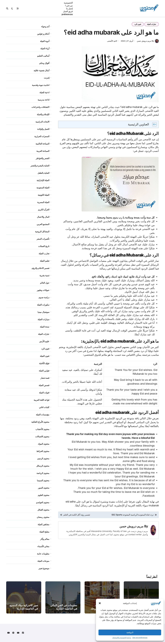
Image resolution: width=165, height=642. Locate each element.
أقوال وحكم (44, 63)
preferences (67, 14)
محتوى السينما (43, 480)
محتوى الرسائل (42, 465)
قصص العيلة (44, 385)
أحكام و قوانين (43, 33)
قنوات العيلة (44, 392)
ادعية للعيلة (44, 92)
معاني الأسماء (43, 546)
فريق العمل (68, 11)
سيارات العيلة (43, 319)
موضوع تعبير (44, 568)
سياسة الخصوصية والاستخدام (121, 638)
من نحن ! (69, 5)
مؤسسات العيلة (42, 414)
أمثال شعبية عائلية (41, 70)
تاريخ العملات (43, 246)
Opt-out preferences (139, 638)
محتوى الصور (43, 487)
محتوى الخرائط (42, 451)
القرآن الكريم (43, 209)
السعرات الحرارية (41, 136)
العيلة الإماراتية (43, 180)
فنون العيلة (44, 356)
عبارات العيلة (151, 24)
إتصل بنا (69, 8)
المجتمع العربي (43, 224)
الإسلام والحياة (43, 114)
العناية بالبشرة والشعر (40, 165)
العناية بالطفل (43, 173)
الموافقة (129, 632)
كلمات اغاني (44, 407)
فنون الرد (137, 24)
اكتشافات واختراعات (40, 107)
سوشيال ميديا (43, 312)
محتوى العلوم (43, 495)
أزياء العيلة (44, 48)
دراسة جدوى (44, 297)
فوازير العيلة (44, 370)
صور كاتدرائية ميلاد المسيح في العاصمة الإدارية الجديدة (24, 608)
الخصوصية (68, 2)
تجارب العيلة (44, 253)
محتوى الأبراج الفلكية (40, 422)
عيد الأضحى (111, 41)
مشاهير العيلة (43, 524)
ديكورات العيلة (43, 304)
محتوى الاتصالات (42, 436)
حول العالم (44, 282)
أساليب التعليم (43, 55)
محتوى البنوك (43, 444)
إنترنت (46, 77)
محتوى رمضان (43, 517)
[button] (99, 603)
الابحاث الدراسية (42, 121)
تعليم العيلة (44, 260)
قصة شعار (44, 378)
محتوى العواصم (42, 502)
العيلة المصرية (43, 202)
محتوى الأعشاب (42, 429)
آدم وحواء (45, 26)
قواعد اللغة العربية (41, 400)
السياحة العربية (42, 151)
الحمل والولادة (43, 129)
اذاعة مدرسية (43, 99)
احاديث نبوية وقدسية (40, 85)
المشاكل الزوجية (42, 231)
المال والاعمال (43, 217)
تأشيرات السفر (43, 239)
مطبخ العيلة (44, 531)
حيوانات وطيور (43, 290)
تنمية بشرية (44, 275)
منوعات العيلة (43, 561)
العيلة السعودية (43, 187)
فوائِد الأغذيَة (44, 363)
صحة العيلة (44, 326)
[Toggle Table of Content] (153, 124)
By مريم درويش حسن (145, 41)
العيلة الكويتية (43, 195)
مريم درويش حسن (131, 526)
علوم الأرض (44, 341)
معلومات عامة (43, 553)
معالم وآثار (44, 539)
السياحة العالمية (42, 143)
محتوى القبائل (43, 509)
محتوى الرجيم (43, 458)
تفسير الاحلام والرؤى (40, 268)
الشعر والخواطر (42, 158)
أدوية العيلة (44, 41)
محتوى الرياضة (43, 473)
